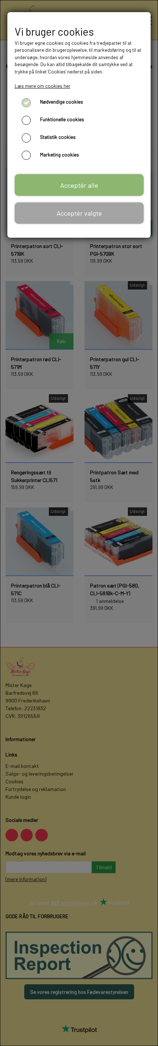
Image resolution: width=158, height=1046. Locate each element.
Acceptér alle (79, 185)
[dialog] (79, 523)
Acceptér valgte (79, 213)
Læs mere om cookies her (43, 86)
